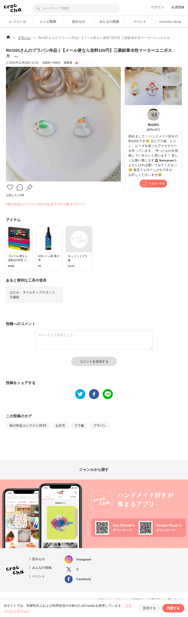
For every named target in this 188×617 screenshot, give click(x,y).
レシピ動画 (48, 21)
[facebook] (94, 394)
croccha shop (170, 21)
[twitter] (80, 394)
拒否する (149, 608)
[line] (108, 394)
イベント (140, 21)
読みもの (78, 21)
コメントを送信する (94, 361)
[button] (10, 187)
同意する (173, 608)
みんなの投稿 (109, 21)
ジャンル (19, 21)
